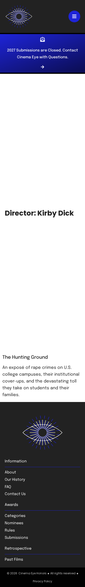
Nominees (14, 523)
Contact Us (15, 494)
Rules (10, 530)
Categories (15, 516)
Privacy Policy (42, 581)
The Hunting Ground (25, 357)
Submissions (16, 538)
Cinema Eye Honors (32, 573)
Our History (15, 480)
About (10, 472)
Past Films (14, 560)
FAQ (8, 487)
